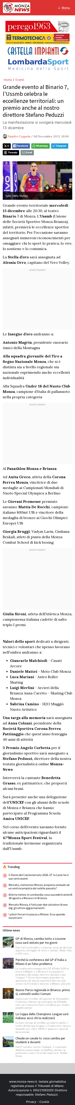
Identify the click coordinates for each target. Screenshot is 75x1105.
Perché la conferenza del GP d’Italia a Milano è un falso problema (40, 962)
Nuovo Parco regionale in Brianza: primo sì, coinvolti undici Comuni (42, 992)
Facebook (22, 145)
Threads (12, 152)
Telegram (61, 145)
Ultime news (11, 930)
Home (8, 80)
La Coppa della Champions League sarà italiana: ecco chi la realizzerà (41, 1016)
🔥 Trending (11, 867)
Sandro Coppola (19, 136)
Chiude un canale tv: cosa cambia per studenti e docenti (40, 1040)
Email (29, 152)
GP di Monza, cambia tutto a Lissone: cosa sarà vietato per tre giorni (40, 941)
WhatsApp (42, 145)
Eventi (19, 80)
